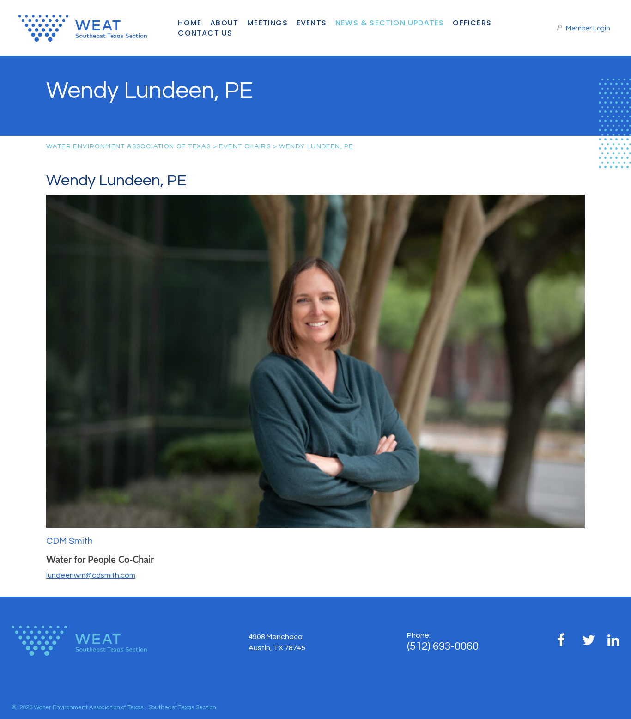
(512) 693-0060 (443, 646)
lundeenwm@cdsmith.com (90, 575)
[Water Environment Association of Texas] (96, 28)
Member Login (587, 28)
